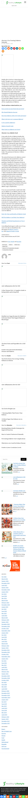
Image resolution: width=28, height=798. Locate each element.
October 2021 (5, 654)
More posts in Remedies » (21, 425)
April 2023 (4, 615)
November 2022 (6, 626)
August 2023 (5, 607)
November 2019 (6, 695)
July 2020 (4, 682)
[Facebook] (3, 48)
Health (3, 740)
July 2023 (4, 609)
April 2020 (4, 689)
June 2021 (4, 663)
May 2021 (4, 665)
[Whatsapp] (22, 48)
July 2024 (4, 594)
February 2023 (5, 620)
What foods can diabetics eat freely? (11, 129)
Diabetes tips (17, 244)
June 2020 (4, 684)
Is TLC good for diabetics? (8, 122)
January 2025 (5, 587)
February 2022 (5, 646)
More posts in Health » (22, 355)
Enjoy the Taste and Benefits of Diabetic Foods (14, 214)
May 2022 (4, 639)
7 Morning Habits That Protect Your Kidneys (12, 414)
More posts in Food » (22, 263)
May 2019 (4, 706)
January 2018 (5, 719)
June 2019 (4, 704)
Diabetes (10, 244)
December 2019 (6, 693)
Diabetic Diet (4, 246)
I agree (4, 794)
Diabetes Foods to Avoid (12, 231)
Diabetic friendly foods (7, 126)
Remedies (4, 744)
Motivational (5, 742)
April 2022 (4, 641)
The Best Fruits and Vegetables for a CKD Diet (13, 344)
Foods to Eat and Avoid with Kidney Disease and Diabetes (12, 350)
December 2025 (6, 583)
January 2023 (5, 622)
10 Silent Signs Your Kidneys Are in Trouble (12, 420)
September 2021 (6, 656)
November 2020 (6, 678)
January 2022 (5, 648)
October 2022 (5, 628)
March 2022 (5, 643)
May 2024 (4, 598)
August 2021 (5, 658)
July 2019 (4, 702)
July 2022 (4, 635)
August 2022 (5, 633)
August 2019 (5, 699)
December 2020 (6, 676)
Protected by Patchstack (15, 794)
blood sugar (4, 244)
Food (3, 738)
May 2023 (4, 613)
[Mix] (20, 48)
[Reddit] (8, 48)
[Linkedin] (11, 48)
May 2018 (4, 712)
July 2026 (4, 577)
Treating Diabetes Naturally (7, 249)
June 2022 (4, 637)
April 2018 (4, 715)
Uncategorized (5, 748)
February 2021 (5, 671)
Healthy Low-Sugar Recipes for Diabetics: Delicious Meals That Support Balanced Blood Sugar (14, 317)
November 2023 (6, 605)
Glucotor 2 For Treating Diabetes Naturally (10, 248)
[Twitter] (6, 48)
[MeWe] (17, 48)
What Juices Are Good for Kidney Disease (13, 443)
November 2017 (6, 723)
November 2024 (6, 589)
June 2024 (4, 596)
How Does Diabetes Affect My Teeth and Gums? (14, 115)
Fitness (3, 735)
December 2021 (6, 650)
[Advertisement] (14, 23)
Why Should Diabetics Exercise (9, 112)
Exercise (4, 733)
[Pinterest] (14, 48)
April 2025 (4, 585)
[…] (19, 472)
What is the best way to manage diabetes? (12, 119)
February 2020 (5, 691)
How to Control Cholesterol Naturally (12, 434)
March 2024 (5, 600)
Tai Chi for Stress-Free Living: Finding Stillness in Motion (13, 359)
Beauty (3, 729)
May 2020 (4, 686)
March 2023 (5, 618)
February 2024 (5, 602)
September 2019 (6, 697)
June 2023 (4, 611)
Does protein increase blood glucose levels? (13, 109)
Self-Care (4, 746)
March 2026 (5, 579)
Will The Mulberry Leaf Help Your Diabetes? (13, 217)
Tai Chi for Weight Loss (8, 408)
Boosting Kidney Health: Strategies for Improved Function (13, 429)
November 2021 (6, 652)
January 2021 (5, 674)
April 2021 (4, 667)
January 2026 (5, 581)
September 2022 (6, 630)
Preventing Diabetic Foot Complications (13, 439)
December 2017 (6, 721)
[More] (3, 51)
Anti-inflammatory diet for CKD (11, 286)
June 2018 (4, 710)
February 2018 (5, 717)
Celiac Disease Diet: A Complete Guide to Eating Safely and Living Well (14, 291)
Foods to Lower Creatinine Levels (11, 447)
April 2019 (4, 708)
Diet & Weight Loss (7, 731)
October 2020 (5, 680)
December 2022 (6, 624)
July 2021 (4, 661)
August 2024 (5, 592)
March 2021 (5, 669)
